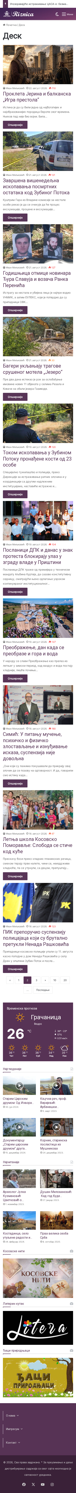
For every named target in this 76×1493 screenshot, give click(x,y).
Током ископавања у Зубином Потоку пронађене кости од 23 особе (37, 459)
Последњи (42, 989)
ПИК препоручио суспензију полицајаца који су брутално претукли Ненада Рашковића (36, 938)
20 (65, 980)
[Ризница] (18, 14)
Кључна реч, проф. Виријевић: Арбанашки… (53, 1103)
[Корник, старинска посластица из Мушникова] (56, 1127)
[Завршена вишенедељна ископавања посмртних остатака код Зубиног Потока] (38, 151)
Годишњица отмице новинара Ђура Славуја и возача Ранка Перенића (37, 279)
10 (54, 980)
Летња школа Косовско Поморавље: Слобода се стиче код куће (37, 845)
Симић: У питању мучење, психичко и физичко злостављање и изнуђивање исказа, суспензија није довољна (35, 746)
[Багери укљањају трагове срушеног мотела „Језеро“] (38, 336)
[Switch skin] (57, 15)
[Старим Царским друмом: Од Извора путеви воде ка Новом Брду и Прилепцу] (19, 1085)
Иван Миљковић (15, 88)
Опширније (15, 124)
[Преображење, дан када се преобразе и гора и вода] (38, 618)
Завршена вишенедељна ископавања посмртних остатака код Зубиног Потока (36, 187)
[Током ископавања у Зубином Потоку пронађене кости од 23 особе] (38, 423)
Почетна (11, 24)
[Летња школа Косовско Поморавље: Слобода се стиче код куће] (38, 810)
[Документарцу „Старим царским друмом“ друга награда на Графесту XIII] (19, 1127)
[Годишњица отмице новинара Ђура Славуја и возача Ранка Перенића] (38, 244)
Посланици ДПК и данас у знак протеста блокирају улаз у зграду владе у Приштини (38, 556)
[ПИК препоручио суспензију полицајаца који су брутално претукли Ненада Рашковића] (38, 902)
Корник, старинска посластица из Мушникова (53, 1144)
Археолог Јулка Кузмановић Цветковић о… (14, 1196)
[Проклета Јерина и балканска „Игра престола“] (38, 64)
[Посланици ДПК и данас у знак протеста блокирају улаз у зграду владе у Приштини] (38, 520)
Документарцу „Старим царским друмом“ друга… (15, 1144)
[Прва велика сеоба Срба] (56, 1220)
